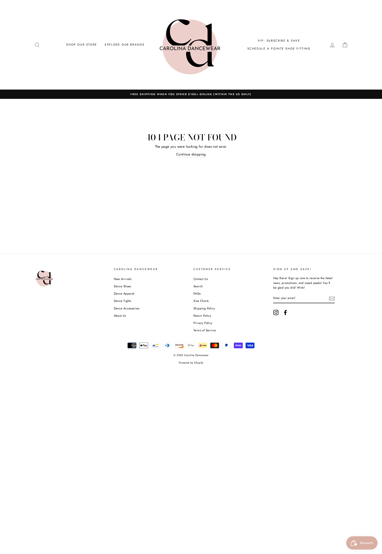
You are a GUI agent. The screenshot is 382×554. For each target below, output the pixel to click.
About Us (120, 315)
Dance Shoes (122, 286)
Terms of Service (204, 330)
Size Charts (200, 301)
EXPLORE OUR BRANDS (125, 44)
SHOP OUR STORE (81, 44)
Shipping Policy (204, 308)
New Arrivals (123, 279)
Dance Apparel (124, 293)
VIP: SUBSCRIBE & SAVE (279, 40)
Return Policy (202, 315)
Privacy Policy (202, 323)
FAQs (197, 293)
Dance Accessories (126, 308)
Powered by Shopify (191, 363)
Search (198, 286)
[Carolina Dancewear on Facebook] (285, 312)
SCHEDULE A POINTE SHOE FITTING (279, 48)
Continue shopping (191, 154)
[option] (191, 94)
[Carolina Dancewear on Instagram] (276, 312)
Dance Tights (122, 301)
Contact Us (200, 279)
